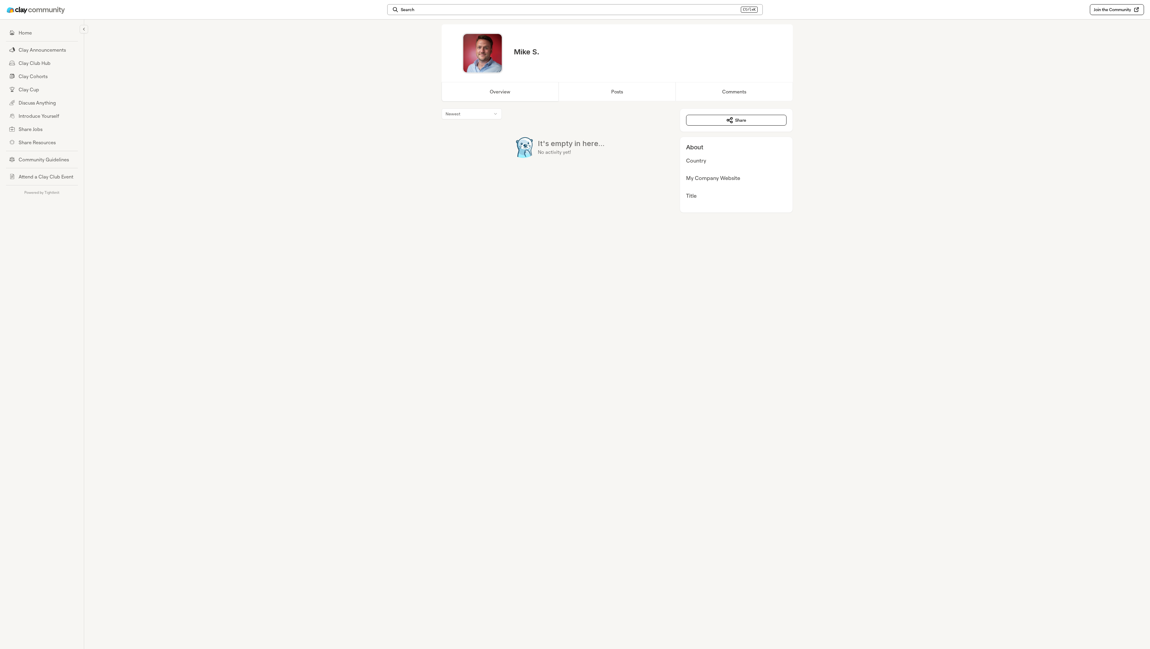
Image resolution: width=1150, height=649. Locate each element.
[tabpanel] (617, 160)
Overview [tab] (500, 92)
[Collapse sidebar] (84, 29)
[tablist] (617, 91)
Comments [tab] (734, 92)
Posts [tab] (617, 92)
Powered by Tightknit (42, 192)
